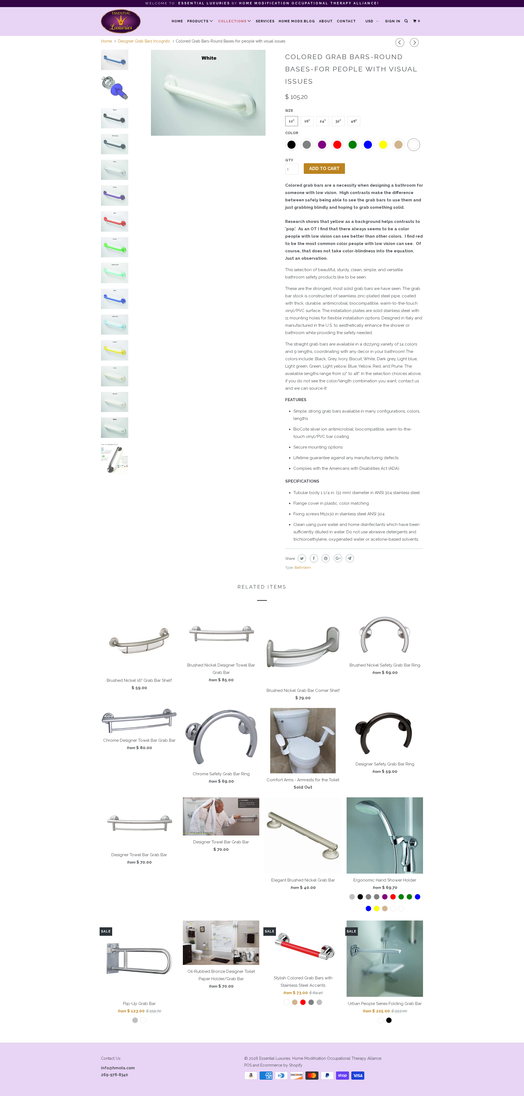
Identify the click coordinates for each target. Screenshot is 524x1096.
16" (307, 121)
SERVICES (265, 21)
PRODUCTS (198, 21)
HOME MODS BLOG (297, 21)
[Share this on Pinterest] (325, 558)
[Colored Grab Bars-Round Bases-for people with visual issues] (208, 93)
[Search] (406, 21)
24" (323, 121)
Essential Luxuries (274, 1058)
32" (338, 121)
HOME (177, 21)
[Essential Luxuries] (129, 21)
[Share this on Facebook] (313, 558)
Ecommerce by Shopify (281, 1065)
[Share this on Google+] (337, 558)
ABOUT (326, 21)
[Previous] (400, 42)
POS (248, 1065)
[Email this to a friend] (349, 558)
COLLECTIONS (233, 21)
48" (354, 121)
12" (291, 121)
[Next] (415, 42)
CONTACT (346, 21)
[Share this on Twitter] (301, 558)
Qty (289, 160)
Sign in (392, 21)
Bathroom (302, 567)
